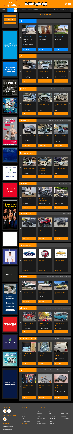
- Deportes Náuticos (52, 416)
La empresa (24, 411)
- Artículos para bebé (64, 413)
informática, (50, 369)
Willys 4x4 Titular (59, 323)
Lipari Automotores (29, 235)
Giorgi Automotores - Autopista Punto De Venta (29, 109)
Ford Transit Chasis (28, 104)
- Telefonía (51, 421)
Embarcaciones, (50, 276)
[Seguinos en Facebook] (69, 4)
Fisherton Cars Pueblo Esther (45, 327)
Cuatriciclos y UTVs (41, 418)
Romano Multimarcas (44, 71)
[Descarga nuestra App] (5, 419)
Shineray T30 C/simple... (45, 168)
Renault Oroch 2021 (60, 104)
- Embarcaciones (52, 415)
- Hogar (62, 411)
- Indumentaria (63, 416)
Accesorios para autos (41, 423)
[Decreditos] (10, 299)
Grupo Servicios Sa (60, 203)
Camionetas (39, 413)
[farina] (10, 383)
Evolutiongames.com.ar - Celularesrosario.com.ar (29, 393)
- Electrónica (51, 423)
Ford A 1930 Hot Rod (44, 323)
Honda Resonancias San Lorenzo (44, 203)
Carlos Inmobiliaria (44, 45)
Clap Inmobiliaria (28, 45)
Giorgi (56, 71)
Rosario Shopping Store (44, 393)
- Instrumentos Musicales (65, 418)
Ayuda (23, 416)
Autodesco (27, 328)
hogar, (54, 369)
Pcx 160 (41, 199)
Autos (38, 410)
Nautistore (26, 298)
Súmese (23, 413)
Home (23, 410)
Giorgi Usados (59, 77)
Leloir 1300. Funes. (44, 38)
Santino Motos (27, 203)
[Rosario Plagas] (10, 274)
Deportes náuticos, (58, 276)
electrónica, (44, 369)
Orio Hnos (42, 110)
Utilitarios (39, 411)
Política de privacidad (26, 421)
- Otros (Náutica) (52, 418)
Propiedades (51, 411)
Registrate (10, 19)
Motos (38, 416)
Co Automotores (28, 77)
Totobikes (58, 394)
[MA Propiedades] (10, 190)
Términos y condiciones (26, 415)
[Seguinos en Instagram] (66, 3)
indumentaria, (67, 369)
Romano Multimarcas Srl (44, 77)
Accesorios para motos (64, 338)
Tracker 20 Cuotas (28, 260)
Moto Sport (43, 235)
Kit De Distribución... (44, 354)
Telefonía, (39, 369)
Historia (23, 418)
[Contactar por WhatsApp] (10, 69)
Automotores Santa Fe (60, 109)
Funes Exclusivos (44, 141)
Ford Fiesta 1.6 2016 (28, 71)
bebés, (58, 369)
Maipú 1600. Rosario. (28, 38)
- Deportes (62, 415)
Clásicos (38, 421)
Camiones (39, 415)
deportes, (62, 369)
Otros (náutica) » (67, 276)
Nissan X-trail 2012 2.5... (44, 135)
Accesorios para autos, (54, 338)
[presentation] (20, 38)
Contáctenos (24, 423)
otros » (69, 371)
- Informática (63, 410)
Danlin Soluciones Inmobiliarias (60, 45)
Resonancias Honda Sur (60, 234)
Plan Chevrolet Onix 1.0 (61, 260)
